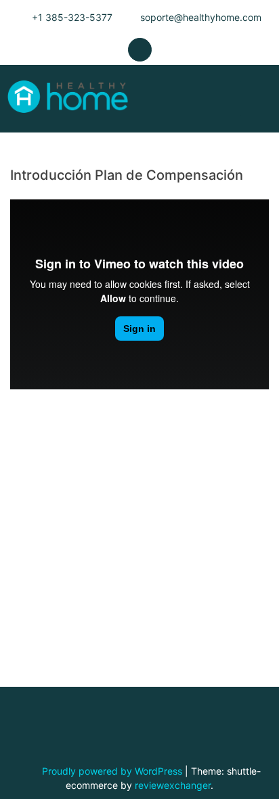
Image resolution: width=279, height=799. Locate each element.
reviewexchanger (173, 785)
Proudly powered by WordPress (113, 771)
